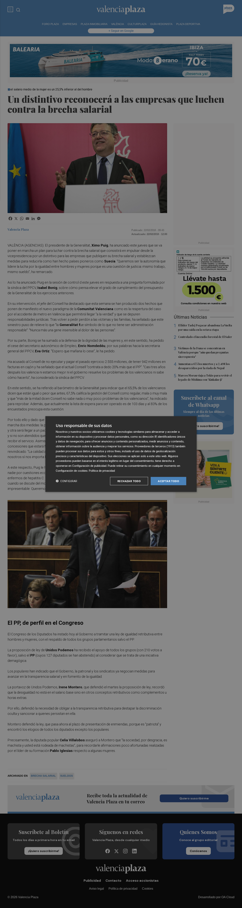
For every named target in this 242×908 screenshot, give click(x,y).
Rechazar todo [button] (129, 481)
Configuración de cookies (72, 470)
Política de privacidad (102, 470)
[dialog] (121, 454)
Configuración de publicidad (89, 466)
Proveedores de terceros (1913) (155, 446)
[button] (66, 481)
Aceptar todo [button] (168, 481)
